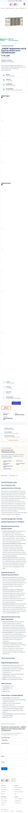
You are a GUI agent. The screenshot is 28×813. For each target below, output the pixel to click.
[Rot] (14, 217)
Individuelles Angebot (14, 440)
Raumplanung (17, 789)
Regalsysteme (22, 8)
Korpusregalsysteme (7, 45)
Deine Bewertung (5, 737)
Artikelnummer (6, 413)
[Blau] (14, 238)
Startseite (2, 8)
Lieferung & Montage (19, 791)
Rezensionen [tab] (13, 475)
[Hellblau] (14, 363)
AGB (1, 811)
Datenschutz (6, 811)
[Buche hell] (14, 109)
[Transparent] (14, 280)
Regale (17, 8)
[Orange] (14, 321)
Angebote (3, 793)
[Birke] (14, 172)
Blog (15, 793)
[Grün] (14, 259)
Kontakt (2, 805)
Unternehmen (4, 798)
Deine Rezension (5, 743)
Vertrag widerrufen (19, 811)
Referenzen (3, 802)
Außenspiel (3, 791)
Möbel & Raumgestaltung (10, 8)
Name (3, 756)
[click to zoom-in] (14, 23)
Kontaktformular (18, 802)
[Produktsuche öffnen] (21, 4)
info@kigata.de (18, 800)
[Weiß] (14, 130)
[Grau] (14, 151)
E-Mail (3, 762)
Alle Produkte (3, 787)
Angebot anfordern (6, 407)
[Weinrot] (14, 301)
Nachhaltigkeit (4, 800)
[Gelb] (14, 197)
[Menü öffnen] (3, 4)
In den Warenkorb (16, 403)
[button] (24, 4)
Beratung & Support (19, 787)
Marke (16, 413)
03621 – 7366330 (18, 0)
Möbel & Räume (4, 789)
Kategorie (5, 416)
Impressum (12, 811)
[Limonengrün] (14, 342)
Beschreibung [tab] (4, 475)
